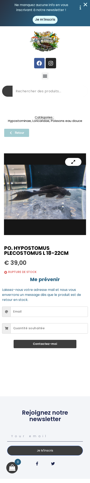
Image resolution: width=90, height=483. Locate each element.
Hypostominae (19, 121)
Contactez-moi (45, 344)
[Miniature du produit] (73, 162)
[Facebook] (39, 63)
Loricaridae (40, 121)
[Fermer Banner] (85, 4)
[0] (12, 467)
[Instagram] (51, 63)
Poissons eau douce (66, 121)
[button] (45, 76)
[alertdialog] (45, 13)
